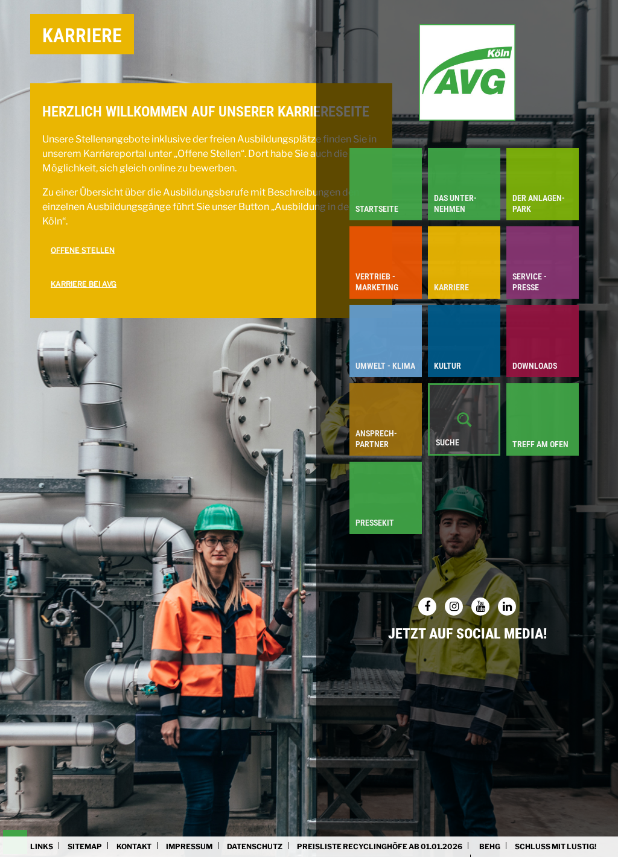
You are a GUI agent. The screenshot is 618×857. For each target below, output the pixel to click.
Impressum (189, 846)
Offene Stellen (83, 250)
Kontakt (133, 846)
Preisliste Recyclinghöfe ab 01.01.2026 (379, 846)
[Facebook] (427, 606)
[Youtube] (480, 606)
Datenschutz (254, 846)
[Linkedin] (507, 606)
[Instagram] (454, 606)
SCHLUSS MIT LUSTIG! (555, 846)
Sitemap (85, 846)
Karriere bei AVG (83, 283)
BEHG (489, 846)
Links (41, 846)
